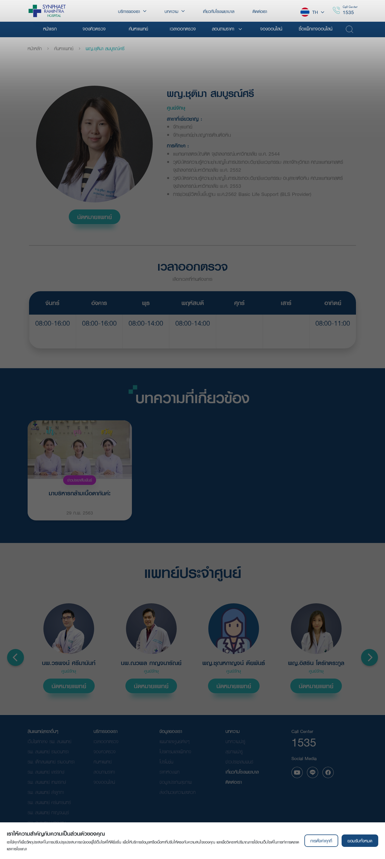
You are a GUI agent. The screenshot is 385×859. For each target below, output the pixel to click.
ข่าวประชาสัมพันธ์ (79, 480)
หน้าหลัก (35, 48)
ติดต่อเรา (233, 782)
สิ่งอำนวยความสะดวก (178, 792)
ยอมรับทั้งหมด (360, 840)
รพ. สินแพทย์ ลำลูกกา (46, 792)
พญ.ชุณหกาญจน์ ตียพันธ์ (233, 663)
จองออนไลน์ (104, 782)
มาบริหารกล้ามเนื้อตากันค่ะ (79, 493)
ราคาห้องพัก (170, 772)
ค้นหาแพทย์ (63, 48)
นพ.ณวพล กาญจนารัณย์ (151, 663)
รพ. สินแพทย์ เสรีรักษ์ (46, 772)
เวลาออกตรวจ (106, 741)
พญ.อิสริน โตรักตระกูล (316, 663)
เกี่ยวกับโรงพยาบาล (242, 772)
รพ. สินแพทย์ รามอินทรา (48, 751)
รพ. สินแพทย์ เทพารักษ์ (47, 782)
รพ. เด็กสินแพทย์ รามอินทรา (51, 762)
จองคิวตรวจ (105, 751)
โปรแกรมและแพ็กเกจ (175, 751)
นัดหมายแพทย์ (94, 217)
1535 (348, 12)
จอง (52, 337)
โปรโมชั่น (166, 762)
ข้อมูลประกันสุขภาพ (176, 782)
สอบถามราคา (104, 772)
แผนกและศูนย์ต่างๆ (174, 741)
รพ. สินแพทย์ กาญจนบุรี (48, 812)
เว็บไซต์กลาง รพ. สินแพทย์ (49, 741)
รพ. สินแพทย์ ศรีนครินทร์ (49, 802)
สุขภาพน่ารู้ (234, 751)
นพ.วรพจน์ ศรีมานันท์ (69, 663)
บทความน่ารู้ (235, 741)
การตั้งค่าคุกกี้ (321, 840)
